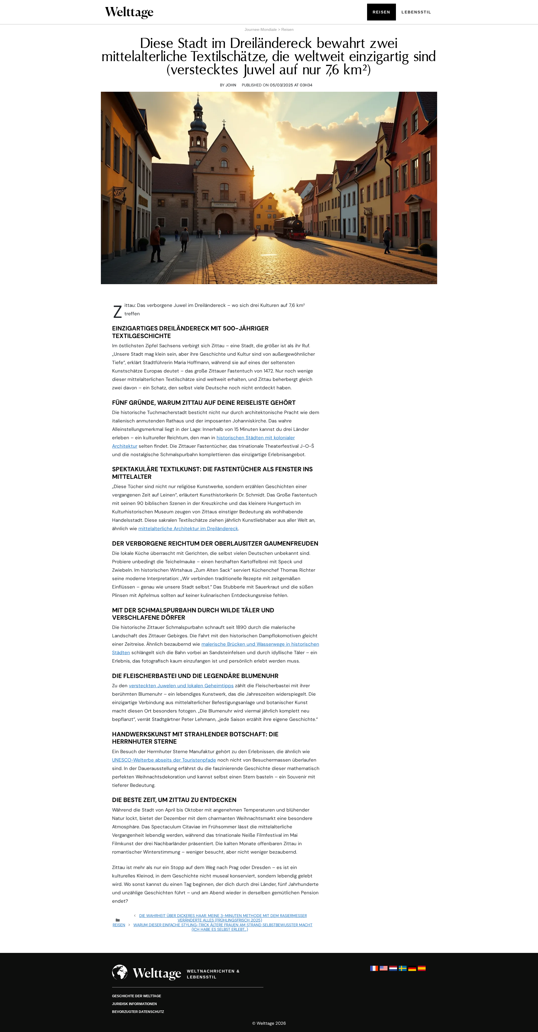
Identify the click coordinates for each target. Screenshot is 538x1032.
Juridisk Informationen (134, 1004)
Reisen (381, 12)
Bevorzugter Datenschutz (138, 1012)
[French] (374, 971)
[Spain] (422, 971)
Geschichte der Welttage (136, 996)
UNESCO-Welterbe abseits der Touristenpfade (164, 760)
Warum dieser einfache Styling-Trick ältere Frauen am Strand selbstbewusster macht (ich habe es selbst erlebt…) (222, 927)
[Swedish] (402, 971)
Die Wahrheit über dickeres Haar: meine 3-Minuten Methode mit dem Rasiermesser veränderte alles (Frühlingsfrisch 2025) (223, 918)
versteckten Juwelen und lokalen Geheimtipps (181, 685)
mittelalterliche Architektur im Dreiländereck (188, 528)
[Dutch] (393, 971)
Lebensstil (417, 12)
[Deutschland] (412, 971)
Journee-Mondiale (261, 29)
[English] (383, 971)
